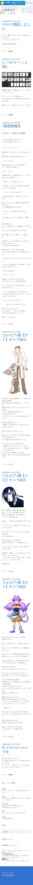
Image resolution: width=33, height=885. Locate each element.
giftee (3, 811)
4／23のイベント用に (15, 64)
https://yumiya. (6, 44)
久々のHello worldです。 (15, 749)
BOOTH (4, 788)
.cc (15, 44)
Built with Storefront (8, 875)
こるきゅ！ (8, 9)
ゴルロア (10, 324)
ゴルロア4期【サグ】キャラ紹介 (15, 337)
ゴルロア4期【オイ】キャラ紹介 (15, 584)
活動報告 (10, 51)
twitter (4, 796)
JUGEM (4, 816)
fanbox (13, 44)
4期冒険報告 (11, 126)
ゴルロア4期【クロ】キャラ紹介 (15, 477)
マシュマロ (5, 803)
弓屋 (19, 21)
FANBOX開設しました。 (16, 26)
